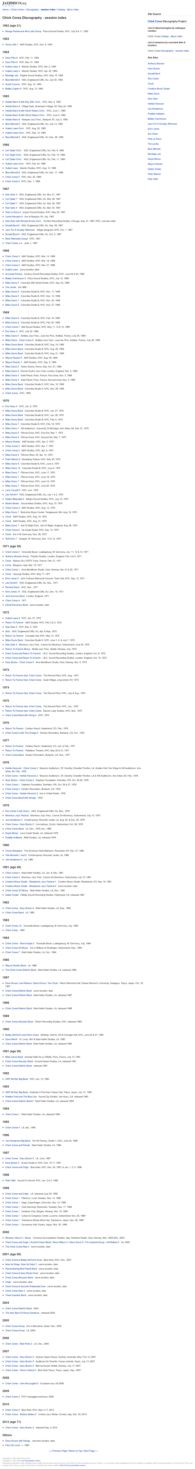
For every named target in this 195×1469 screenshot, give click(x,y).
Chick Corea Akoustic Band (19, 1021)
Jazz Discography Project (30, 1460)
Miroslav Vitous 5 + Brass (18, 1237)
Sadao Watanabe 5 (14, 498)
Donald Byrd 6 (12, 225)
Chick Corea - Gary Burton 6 (19, 908)
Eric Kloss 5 (11, 406)
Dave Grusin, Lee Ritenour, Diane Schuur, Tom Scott (31, 983)
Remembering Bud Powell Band (21, 1268)
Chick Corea (17, 9)
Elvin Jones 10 (12, 591)
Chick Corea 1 (12, 569)
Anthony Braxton (156, 63)
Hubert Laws (11, 167)
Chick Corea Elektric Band (18, 990)
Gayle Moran (11, 833)
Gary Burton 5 (12, 1162)
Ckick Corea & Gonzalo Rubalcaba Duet (25, 1286)
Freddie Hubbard (13, 837)
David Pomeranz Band (16, 604)
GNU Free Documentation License (72, 1465)
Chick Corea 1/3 (13, 925)
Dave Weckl (11, 1039)
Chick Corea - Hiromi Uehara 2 (20, 1370)
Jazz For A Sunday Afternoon (20, 229)
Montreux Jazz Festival (17, 815)
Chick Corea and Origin (17, 1167)
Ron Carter (153, 78)
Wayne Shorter (12, 441)
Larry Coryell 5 (12, 490)
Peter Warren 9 (12, 459)
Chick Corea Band (14, 754)
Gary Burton (154, 68)
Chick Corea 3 (12, 256)
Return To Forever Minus (17, 648)
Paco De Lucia (12, 1445)
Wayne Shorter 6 (13, 357)
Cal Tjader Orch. (13, 150)
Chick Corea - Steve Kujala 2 (19, 943)
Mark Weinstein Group (16, 238)
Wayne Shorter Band (15, 965)
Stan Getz (153, 98)
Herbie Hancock (156, 103)
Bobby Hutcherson (157, 118)
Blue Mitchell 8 (12, 172)
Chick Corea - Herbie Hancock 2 (21, 775)
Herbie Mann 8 (12, 106)
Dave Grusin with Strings (17, 1440)
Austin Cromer (12, 84)
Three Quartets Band (15, 1295)
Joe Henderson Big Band (17, 1140)
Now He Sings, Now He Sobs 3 (21, 1264)
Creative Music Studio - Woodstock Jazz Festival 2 (30, 885)
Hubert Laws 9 (12, 618)
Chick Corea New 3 (15, 1290)
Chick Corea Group (15, 1326)
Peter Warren (154, 173)
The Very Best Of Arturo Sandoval (22, 1312)
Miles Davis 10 (12, 468)
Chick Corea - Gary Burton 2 (19, 824)
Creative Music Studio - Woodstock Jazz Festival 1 (30, 881)
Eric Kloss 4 (11, 331)
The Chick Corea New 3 (17, 1246)
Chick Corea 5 (12, 176)
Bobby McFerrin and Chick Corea (22, 1034)
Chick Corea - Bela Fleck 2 (18, 1343)
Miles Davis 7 (12, 300)
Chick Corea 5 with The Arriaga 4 (21, 732)
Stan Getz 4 (11, 194)
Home (5, 9)
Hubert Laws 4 (12, 66)
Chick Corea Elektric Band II (19, 1100)
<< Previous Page (58, 1450)
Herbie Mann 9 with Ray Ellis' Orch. (23, 101)
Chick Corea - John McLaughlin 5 (22, 1383)
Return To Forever (14, 622)
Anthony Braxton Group (17, 556)
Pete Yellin (10, 1180)
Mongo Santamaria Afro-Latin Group (23, 31)
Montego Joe (11, 75)
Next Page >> (91, 1450)
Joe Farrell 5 (11, 582)
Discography (32, 9)
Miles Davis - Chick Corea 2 (19, 340)
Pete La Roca (154, 138)
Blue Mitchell (154, 148)
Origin (8, 1281)
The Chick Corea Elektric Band (20, 969)
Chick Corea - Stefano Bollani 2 (20, 1414)
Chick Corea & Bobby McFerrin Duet (23, 1259)
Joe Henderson (155, 108)
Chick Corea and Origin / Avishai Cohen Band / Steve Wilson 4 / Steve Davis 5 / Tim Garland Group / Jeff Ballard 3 (62, 1242)
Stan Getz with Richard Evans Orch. (23, 220)
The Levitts (10, 287)
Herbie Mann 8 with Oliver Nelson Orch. (25, 110)
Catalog (61, 9)
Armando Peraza (13, 273)
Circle (8, 516)
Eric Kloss (153, 133)
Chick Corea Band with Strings (20, 797)
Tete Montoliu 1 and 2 (16, 855)
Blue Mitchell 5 (12, 79)
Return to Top (75, 1450)
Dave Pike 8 (11, 57)
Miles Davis (154, 93)
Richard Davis (12, 587)
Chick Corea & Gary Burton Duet (21, 1273)
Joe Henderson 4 (13, 819)
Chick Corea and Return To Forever (23, 653)
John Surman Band (15, 595)
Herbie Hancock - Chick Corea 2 (21, 768)
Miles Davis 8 (12, 304)
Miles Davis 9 (12, 463)
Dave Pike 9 (11, 62)
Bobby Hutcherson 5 (15, 278)
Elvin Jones (153, 128)
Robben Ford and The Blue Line (21, 1096)
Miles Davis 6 (12, 291)
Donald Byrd (154, 73)
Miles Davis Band (14, 344)
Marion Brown (12, 503)
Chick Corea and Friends (17, 1145)
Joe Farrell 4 (11, 494)
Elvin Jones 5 (12, 578)
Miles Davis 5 (12, 282)
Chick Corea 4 (12, 600)
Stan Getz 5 (11, 626)
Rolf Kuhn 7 (11, 538)
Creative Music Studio (159, 88)
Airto (7, 631)
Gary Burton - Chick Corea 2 (19, 662)
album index (73, 9)
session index (48, 9)
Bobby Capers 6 (13, 88)
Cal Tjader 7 (11, 198)
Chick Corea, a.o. (14, 243)
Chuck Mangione (13, 850)
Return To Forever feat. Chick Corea (23, 675)
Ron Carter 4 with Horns (17, 810)
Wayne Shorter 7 (13, 362)
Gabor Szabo (12, 894)
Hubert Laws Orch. (14, 128)
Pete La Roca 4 (13, 212)
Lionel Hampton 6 (14, 216)
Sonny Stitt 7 (11, 44)
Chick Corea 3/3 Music (16, 890)
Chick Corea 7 (12, 326)
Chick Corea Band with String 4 (20, 715)
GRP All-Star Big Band (16, 1078)
